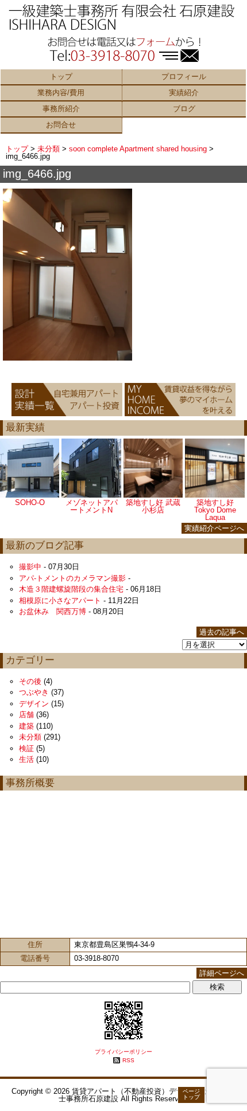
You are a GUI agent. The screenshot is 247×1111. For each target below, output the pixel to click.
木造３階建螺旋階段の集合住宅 (71, 589)
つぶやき (34, 692)
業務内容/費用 (60, 92)
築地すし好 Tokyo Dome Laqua (215, 510)
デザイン (34, 703)
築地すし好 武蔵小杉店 (153, 506)
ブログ (184, 108)
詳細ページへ (221, 973)
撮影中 (30, 566)
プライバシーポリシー (123, 1052)
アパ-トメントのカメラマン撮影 (72, 578)
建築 (26, 726)
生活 (26, 759)
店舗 (26, 714)
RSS (128, 1060)
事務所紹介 (61, 108)
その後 (30, 681)
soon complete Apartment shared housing (138, 148)
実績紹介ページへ (214, 528)
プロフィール (183, 76)
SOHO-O (30, 502)
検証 (26, 748)
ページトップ (191, 1094)
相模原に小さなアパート (60, 600)
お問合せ (61, 124)
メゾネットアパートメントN (91, 506)
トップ (61, 76)
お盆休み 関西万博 (52, 611)
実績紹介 (184, 92)
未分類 (48, 148)
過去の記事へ (221, 632)
